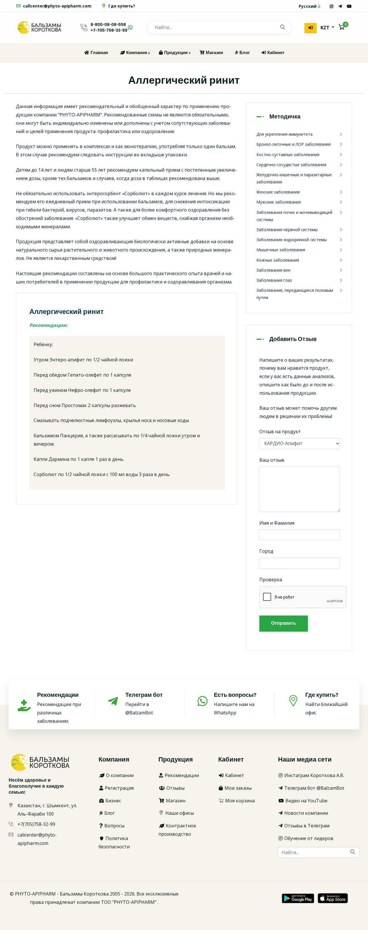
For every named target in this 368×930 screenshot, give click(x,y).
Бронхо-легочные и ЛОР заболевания (293, 144)
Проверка (270, 579)
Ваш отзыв (271, 460)
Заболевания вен (273, 270)
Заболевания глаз (274, 280)
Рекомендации (181, 775)
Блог (244, 52)
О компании (119, 775)
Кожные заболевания (277, 260)
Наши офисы (179, 813)
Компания (136, 52)
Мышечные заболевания (280, 249)
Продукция (175, 52)
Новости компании (305, 813)
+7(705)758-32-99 (36, 824)
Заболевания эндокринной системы (291, 239)
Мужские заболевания (278, 202)
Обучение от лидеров (308, 838)
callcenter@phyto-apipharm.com (56, 6)
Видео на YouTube (305, 800)
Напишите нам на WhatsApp (235, 703)
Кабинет (275, 52)
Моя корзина (239, 800)
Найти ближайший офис (326, 703)
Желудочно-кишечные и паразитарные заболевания (294, 178)
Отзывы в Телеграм (306, 825)
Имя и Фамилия (276, 523)
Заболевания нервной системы (287, 229)
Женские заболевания (278, 192)
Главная (99, 52)
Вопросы (113, 825)
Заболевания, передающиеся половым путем (294, 293)
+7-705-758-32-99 (109, 30)
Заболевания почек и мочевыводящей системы (294, 216)
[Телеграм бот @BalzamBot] (340, 6)
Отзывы (175, 788)
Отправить (283, 623)
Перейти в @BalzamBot (144, 703)
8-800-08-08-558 (108, 25)
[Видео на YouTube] (349, 6)
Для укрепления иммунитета (284, 134)
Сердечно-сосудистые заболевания (291, 164)
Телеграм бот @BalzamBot (313, 788)
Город (266, 551)
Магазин (214, 52)
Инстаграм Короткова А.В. (313, 775)
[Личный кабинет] (310, 28)
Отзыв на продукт (280, 431)
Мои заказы (237, 788)
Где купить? (121, 6)
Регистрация (119, 788)
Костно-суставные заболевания (287, 154)
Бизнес (112, 800)
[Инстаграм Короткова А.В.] (331, 6)
